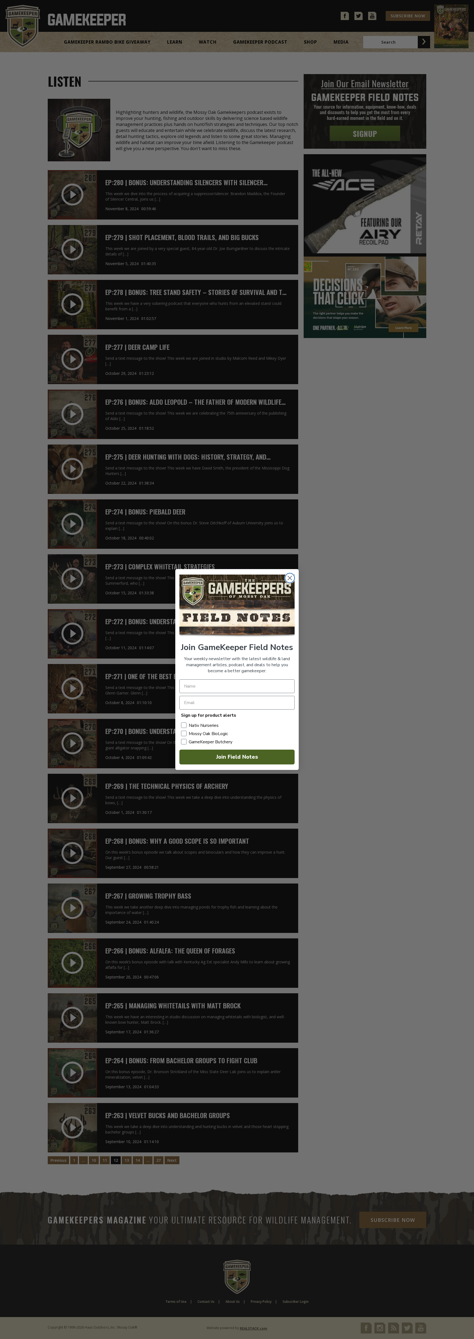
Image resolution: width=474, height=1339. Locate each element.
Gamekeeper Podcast (260, 42)
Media (341, 42)
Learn (174, 42)
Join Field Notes (237, 757)
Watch (208, 42)
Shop (310, 42)
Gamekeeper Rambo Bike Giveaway (107, 42)
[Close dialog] (290, 578)
